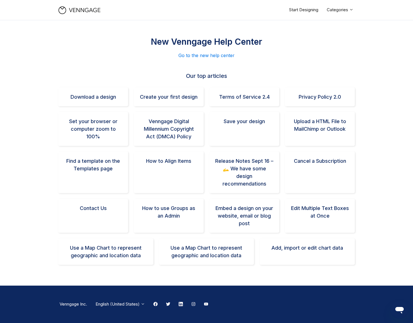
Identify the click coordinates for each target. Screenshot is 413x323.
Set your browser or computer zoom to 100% (93, 128)
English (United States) (118, 304)
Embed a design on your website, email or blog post (244, 215)
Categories (338, 9)
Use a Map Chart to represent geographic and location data (106, 251)
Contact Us (93, 208)
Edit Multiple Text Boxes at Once (320, 212)
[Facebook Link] (155, 304)
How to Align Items (168, 161)
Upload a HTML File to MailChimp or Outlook (320, 125)
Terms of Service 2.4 (244, 97)
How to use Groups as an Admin (168, 212)
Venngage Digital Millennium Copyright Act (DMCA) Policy (169, 128)
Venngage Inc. (73, 304)
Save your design (244, 121)
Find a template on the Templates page (93, 164)
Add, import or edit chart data (307, 248)
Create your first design (169, 97)
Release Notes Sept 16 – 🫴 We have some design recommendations (244, 172)
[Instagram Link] (193, 304)
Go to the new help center (206, 55)
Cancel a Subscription (320, 161)
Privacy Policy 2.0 (320, 97)
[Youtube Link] (206, 304)
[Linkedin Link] (180, 304)
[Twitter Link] (168, 304)
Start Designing (303, 9)
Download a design (93, 97)
